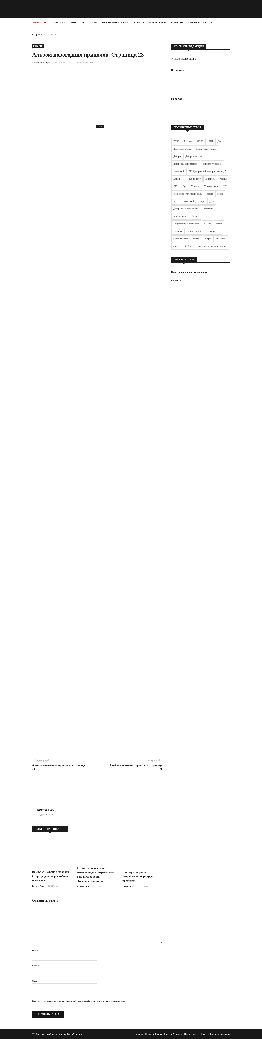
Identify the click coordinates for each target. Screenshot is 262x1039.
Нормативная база (115, 22)
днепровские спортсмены (186, 208)
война (220, 193)
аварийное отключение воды (187, 193)
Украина (195, 186)
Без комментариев (85, 62)
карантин (208, 208)
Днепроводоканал (182, 148)
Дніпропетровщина (212, 163)
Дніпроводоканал (194, 156)
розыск (196, 238)
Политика (58, 22)
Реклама (177, 22)
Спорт (93, 22)
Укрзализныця (211, 186)
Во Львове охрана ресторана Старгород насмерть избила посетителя (50, 876)
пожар (219, 223)
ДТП (210, 141)
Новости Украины (173, 1034)
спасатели (221, 238)
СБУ (175, 186)
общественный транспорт (186, 223)
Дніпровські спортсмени (185, 163)
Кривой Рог (195, 178)
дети (211, 201)
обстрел (195, 216)
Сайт (34, 981)
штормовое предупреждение (212, 246)
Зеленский (178, 171)
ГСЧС (176, 141)
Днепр (220, 141)
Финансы (77, 22)
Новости (39, 22)
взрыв (210, 193)
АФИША (139, 22)
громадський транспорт (193, 201)
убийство (188, 246)
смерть (208, 238)
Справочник (197, 22)
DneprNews (38, 34)
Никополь (210, 178)
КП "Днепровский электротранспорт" (207, 171)
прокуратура (213, 231)
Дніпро (177, 156)
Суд (184, 186)
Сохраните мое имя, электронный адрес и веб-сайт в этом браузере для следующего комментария (79, 1001)
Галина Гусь (44, 62)
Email (35, 965)
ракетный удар (180, 238)
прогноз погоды (194, 231)
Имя (35, 950)
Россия (223, 178)
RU (212, 22)
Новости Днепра (153, 1034)
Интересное (157, 22)
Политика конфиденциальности (189, 272)
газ (174, 201)
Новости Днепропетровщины (215, 1034)
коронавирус (179, 216)
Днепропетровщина (206, 148)
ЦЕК (225, 186)
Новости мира (191, 1034)
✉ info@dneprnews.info (183, 58)
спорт (176, 246)
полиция (177, 231)
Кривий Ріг (178, 178)
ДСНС (200, 141)
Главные (188, 141)
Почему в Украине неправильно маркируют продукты (138, 876)
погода (207, 223)
